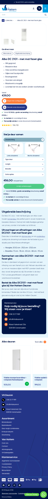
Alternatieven (7, 53)
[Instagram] (14, 485)
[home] (9, 8)
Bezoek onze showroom (16, 107)
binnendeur (12, 219)
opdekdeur (41, 236)
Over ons (5, 443)
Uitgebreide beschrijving (22, 53)
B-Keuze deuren (7, 432)
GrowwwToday (7, 497)
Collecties (8, 20)
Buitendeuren (6, 425)
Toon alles (39, 342)
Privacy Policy (7, 467)
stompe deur (26, 236)
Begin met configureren (15, 101)
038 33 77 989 (14, 314)
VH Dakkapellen (7, 452)
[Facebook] (3, 485)
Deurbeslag (6, 435)
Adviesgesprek (7, 449)
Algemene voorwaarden (11, 461)
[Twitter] (9, 485)
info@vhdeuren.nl (16, 319)
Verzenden (6, 473)
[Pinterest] (19, 485)
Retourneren (6, 470)
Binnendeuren (7, 422)
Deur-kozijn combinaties (10, 428)
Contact (5, 446)
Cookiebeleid (6, 464)
